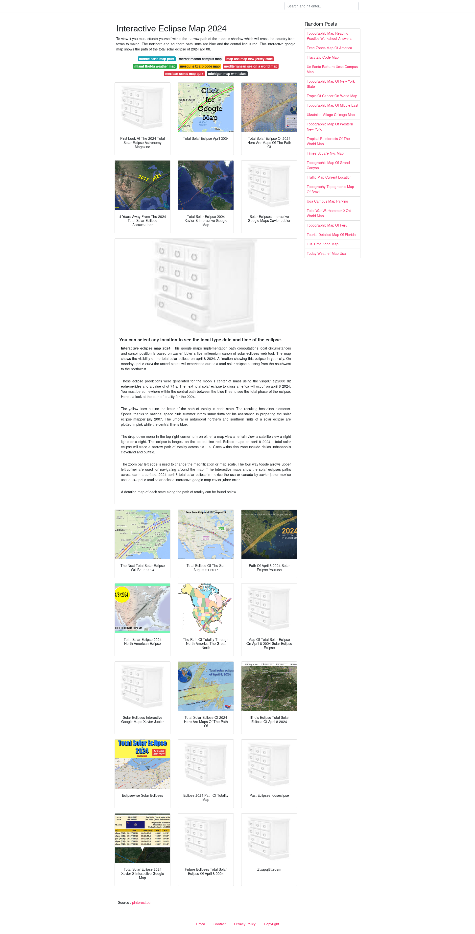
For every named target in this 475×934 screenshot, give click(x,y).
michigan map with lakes (227, 73)
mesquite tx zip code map (200, 66)
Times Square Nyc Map (325, 153)
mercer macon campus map (200, 58)
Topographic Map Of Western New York (330, 126)
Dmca (200, 923)
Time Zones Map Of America (329, 47)
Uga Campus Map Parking (327, 201)
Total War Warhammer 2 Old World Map (329, 213)
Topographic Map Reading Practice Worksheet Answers (329, 36)
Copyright (271, 923)
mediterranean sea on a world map (250, 66)
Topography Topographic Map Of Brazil (330, 189)
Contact (220, 923)
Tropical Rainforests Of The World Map (328, 141)
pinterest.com (142, 902)
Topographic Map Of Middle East (332, 105)
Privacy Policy (245, 923)
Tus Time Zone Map (322, 243)
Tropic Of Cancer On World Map (332, 95)
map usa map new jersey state (249, 58)
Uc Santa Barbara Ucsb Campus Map (332, 69)
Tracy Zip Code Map (323, 57)
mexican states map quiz (184, 73)
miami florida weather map (154, 66)
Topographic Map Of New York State (331, 84)
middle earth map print (156, 58)
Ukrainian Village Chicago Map (331, 114)
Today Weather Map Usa (326, 253)
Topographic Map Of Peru (327, 225)
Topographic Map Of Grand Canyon (328, 165)
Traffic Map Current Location (329, 177)
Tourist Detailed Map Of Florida (331, 234)
